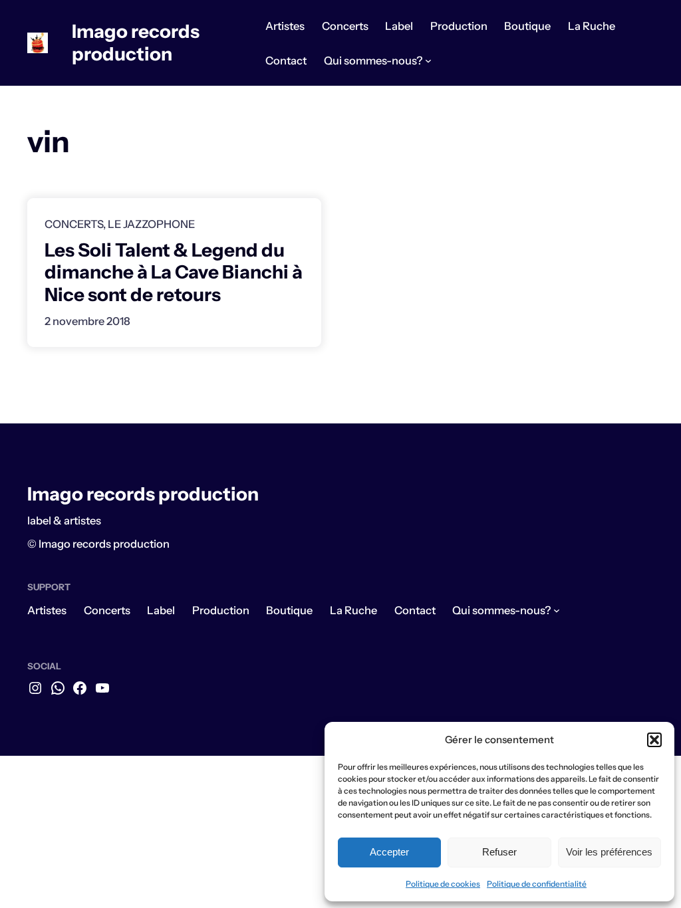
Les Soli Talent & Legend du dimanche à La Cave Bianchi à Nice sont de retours (174, 272)
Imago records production (136, 42)
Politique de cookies (443, 884)
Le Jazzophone (151, 224)
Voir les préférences (609, 851)
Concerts (74, 224)
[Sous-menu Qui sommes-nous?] (428, 60)
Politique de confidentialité (537, 884)
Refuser (499, 851)
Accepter (389, 851)
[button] (654, 739)
